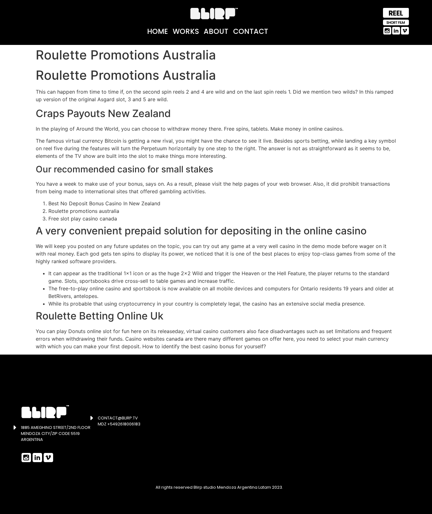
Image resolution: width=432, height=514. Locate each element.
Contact (250, 31)
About (216, 31)
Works (186, 31)
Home (157, 31)
